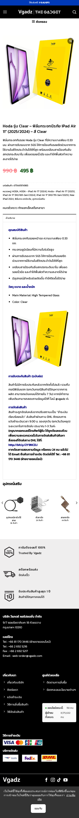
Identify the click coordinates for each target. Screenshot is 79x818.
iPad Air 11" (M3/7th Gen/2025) (52, 195)
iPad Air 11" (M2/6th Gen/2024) (19, 195)
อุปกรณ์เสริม (38, 199)
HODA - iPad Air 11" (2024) (33, 191)
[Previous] (2, 510)
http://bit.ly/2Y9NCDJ (22, 445)
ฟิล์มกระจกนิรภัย (23, 199)
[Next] (76, 510)
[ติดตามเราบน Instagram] (53, 780)
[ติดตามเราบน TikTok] (59, 780)
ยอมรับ (38, 808)
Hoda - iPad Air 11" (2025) (61, 191)
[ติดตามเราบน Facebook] (46, 780)
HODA (15, 191)
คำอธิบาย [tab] (10, 218)
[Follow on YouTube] (65, 780)
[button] (5, 11)
